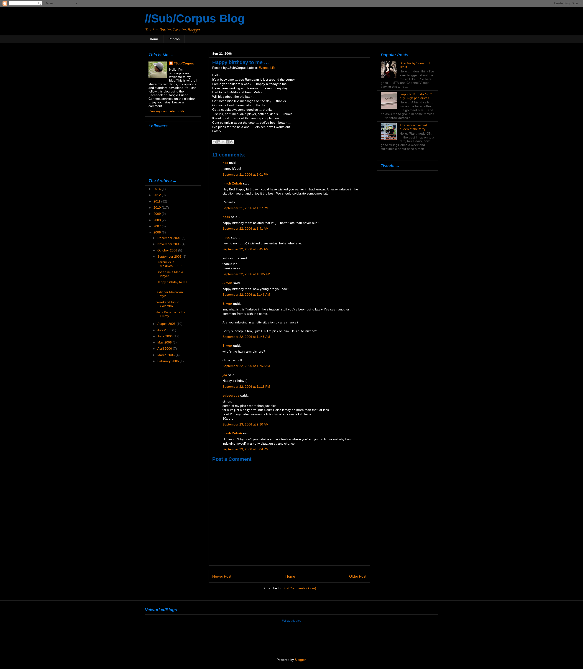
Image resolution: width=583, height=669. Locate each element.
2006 (157, 232)
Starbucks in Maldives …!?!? (169, 264)
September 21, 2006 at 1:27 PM (245, 208)
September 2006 (169, 256)
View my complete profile (166, 111)
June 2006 (165, 336)
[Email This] (214, 142)
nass (226, 217)
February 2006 (168, 361)
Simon (227, 283)
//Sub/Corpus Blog (195, 18)
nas (225, 162)
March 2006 (166, 355)
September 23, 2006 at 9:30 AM (245, 424)
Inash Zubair (232, 183)
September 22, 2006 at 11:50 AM (246, 366)
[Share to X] (223, 142)
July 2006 (164, 330)
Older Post (357, 576)
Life (273, 67)
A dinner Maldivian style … (169, 294)
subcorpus (230, 395)
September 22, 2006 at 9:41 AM (245, 228)
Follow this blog (291, 620)
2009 (157, 213)
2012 (157, 195)
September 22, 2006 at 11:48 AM (246, 336)
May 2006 (165, 342)
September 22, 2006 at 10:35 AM (246, 274)
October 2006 (167, 250)
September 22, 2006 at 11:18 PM (246, 386)
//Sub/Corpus (184, 63)
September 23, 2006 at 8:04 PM (245, 449)
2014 (157, 189)
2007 (157, 226)
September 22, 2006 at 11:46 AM (246, 294)
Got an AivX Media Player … (169, 274)
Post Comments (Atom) (299, 588)
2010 (157, 207)
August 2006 (166, 324)
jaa (224, 375)
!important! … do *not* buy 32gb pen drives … (416, 96)
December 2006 (169, 238)
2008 (157, 220)
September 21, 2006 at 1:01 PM (245, 174)
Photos (174, 39)
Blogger (300, 659)
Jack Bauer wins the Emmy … (170, 314)
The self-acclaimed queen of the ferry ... (414, 127)
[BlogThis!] (218, 142)
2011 (157, 201)
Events (263, 67)
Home (154, 39)
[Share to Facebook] (227, 142)
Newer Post (221, 576)
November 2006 (169, 244)
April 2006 (165, 348)
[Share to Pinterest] (231, 142)
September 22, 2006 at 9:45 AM (245, 249)
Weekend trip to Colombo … (167, 304)
